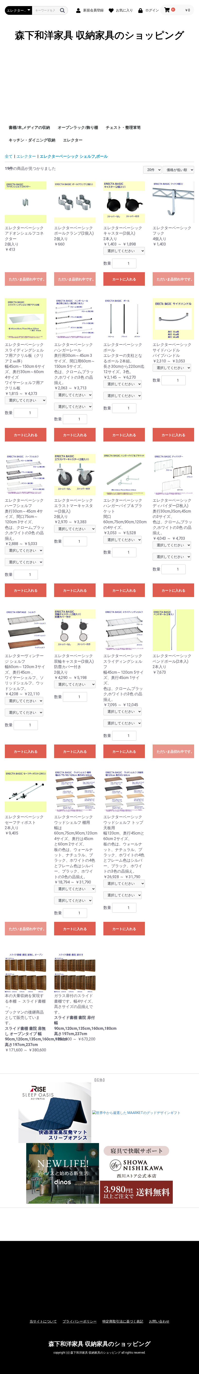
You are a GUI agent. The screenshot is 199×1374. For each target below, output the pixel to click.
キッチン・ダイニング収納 (32, 140)
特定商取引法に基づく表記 (122, 1321)
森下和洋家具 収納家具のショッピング (99, 35)
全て (9, 156)
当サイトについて (43, 1321)
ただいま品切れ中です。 (27, 279)
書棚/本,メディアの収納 (29, 127)
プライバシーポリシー (80, 1321)
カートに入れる (124, 279)
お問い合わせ (159, 1321)
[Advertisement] (99, 85)
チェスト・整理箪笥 (123, 127)
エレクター (73, 140)
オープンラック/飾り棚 (78, 127)
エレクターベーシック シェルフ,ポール (74, 156)
